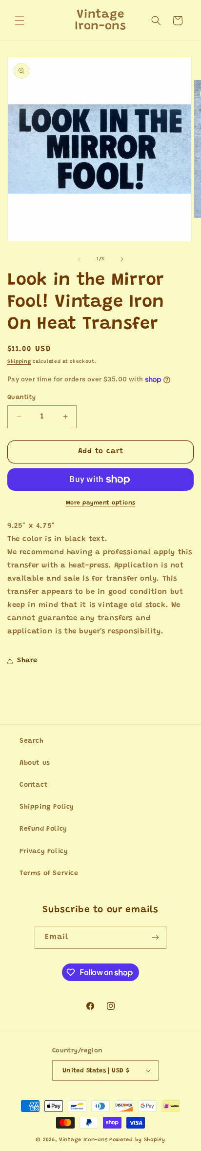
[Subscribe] (155, 937)
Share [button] (27, 660)
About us (35, 763)
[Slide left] (79, 259)
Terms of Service (49, 873)
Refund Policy (43, 829)
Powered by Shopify (137, 1140)
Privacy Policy (44, 851)
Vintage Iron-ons (83, 1140)
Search (32, 741)
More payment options (101, 503)
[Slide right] (122, 259)
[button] (19, 20)
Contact (34, 785)
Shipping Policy (47, 807)
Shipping (19, 361)
